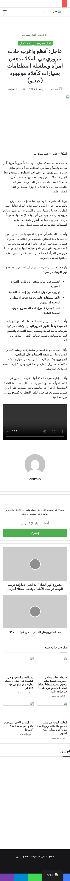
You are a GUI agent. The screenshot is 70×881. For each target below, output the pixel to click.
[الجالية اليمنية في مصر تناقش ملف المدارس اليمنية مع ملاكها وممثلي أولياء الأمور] (52, 710)
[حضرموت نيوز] (52, 11)
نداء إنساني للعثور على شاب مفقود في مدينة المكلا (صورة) (18, 726)
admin (54, 89)
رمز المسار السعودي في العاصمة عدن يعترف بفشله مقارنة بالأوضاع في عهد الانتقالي (19, 682)
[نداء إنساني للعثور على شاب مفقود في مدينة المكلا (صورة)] (18, 710)
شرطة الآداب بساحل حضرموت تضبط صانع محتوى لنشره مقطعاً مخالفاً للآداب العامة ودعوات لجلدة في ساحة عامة (52, 684)
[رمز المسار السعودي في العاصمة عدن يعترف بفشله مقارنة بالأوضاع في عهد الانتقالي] (18, 665)
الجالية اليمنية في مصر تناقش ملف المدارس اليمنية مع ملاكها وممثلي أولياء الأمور (52, 728)
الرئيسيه (42, 34)
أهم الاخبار (25, 43)
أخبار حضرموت (28, 34)
